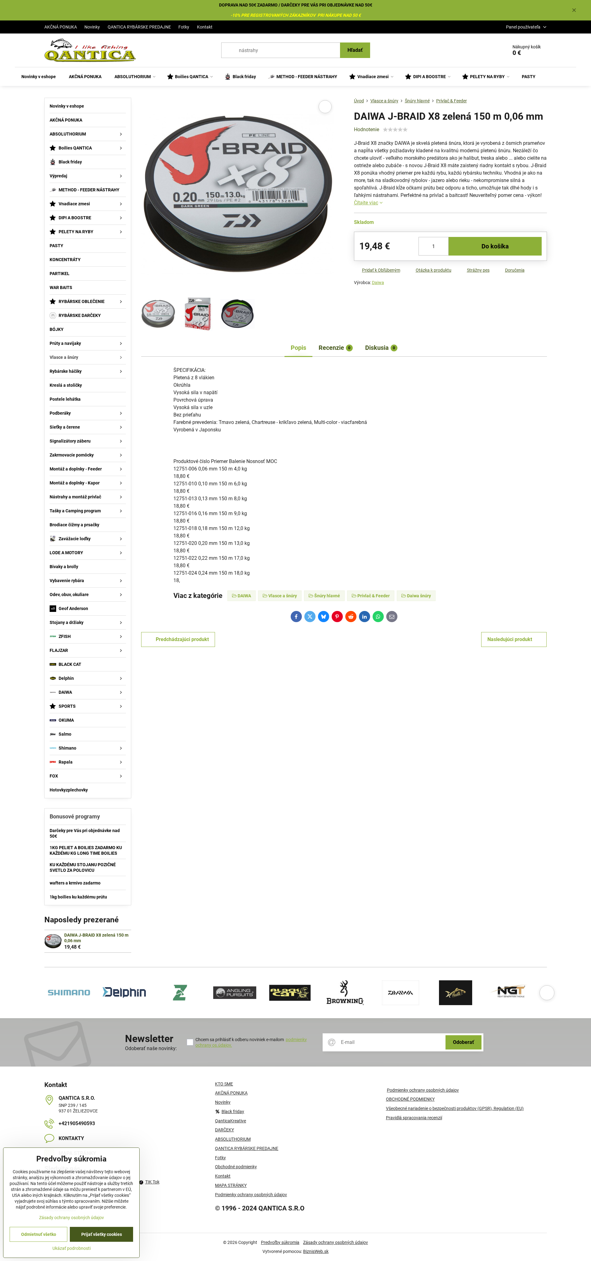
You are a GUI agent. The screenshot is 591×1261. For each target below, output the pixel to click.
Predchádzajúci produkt (182, 639)
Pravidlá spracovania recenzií (414, 1117)
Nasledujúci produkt (509, 639)
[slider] (395, 129)
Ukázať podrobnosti (71, 1248)
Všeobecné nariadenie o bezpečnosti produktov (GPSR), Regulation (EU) (455, 1108)
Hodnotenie (366, 129)
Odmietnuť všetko (38, 1234)
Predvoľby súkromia (280, 1242)
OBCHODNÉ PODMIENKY (410, 1099)
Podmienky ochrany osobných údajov (423, 1090)
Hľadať (355, 50)
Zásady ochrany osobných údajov (335, 1242)
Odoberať (463, 1042)
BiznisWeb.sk (316, 1251)
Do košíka (495, 246)
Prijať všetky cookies (101, 1234)
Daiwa (378, 282)
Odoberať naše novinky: (151, 1048)
